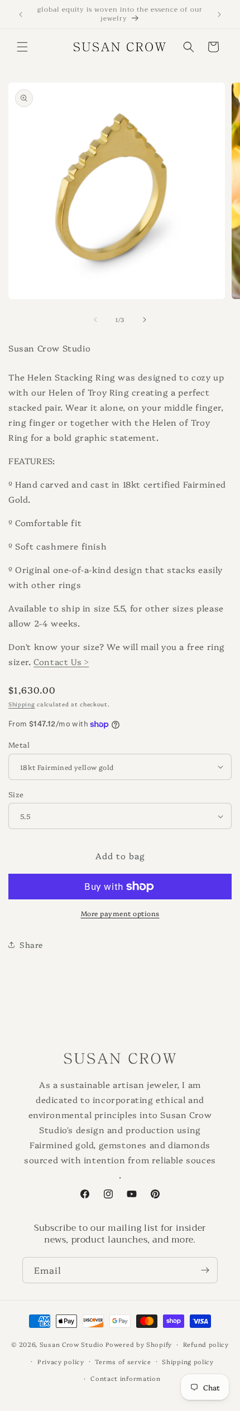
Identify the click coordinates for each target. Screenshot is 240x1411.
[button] (22, 47)
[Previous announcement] (20, 14)
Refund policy (206, 1344)
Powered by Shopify (138, 1344)
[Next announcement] (219, 14)
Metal (19, 744)
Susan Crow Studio (72, 1344)
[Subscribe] (205, 1270)
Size (16, 794)
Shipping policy (188, 1361)
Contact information (125, 1378)
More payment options (120, 913)
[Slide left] (95, 319)
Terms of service (123, 1361)
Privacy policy (60, 1361)
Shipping (21, 704)
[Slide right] (144, 319)
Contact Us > (61, 661)
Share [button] (31, 944)
